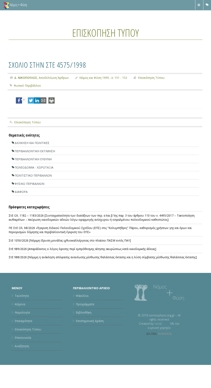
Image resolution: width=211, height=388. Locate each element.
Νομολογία (22, 312)
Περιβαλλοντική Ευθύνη (33, 159)
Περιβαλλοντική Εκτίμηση (35, 151)
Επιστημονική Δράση (90, 321)
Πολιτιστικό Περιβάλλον (33, 175)
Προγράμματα (85, 304)
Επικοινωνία (23, 338)
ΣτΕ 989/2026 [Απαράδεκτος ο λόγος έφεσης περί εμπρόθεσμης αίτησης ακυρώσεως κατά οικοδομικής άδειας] (82, 249)
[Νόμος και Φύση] (6, 5)
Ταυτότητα (22, 296)
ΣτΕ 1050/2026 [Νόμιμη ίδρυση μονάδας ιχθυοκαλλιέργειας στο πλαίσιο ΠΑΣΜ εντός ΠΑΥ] (70, 240)
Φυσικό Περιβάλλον (27, 85)
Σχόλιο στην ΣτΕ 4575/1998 (47, 64)
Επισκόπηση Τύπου (105, 33)
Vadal (158, 323)
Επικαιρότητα (23, 321)
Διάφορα (21, 192)
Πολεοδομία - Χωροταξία (34, 167)
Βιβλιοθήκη (83, 312)
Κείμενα (20, 304)
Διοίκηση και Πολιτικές (32, 143)
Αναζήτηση (22, 346)
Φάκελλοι (82, 296)
